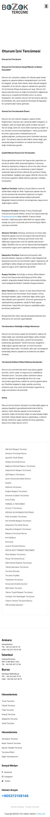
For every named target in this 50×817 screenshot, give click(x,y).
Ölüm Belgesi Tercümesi (15, 554)
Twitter (7, 781)
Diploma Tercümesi (13, 487)
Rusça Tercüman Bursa (14, 559)
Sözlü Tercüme (8, 723)
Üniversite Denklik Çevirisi (16, 584)
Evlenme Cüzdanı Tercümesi (17, 495)
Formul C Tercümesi (13, 508)
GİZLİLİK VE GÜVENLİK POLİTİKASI (19, 512)
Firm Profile (10, 500)
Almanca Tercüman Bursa (15, 453)
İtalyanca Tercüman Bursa (16, 533)
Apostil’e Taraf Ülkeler (14, 458)
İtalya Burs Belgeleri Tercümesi (18, 529)
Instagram (8, 777)
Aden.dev (41, 814)
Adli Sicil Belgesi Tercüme (16, 449)
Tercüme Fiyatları (12, 575)
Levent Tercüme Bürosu (15, 546)
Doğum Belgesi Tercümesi (16, 491)
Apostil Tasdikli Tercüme (12, 748)
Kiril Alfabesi (10, 537)
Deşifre (8, 483)
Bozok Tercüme (32, 807)
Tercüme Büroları (12, 571)
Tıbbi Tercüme (8, 710)
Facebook (7, 772)
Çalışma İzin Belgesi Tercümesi (18, 470)
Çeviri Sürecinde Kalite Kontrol (18, 479)
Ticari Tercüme (8, 701)
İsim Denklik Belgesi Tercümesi (18, 521)
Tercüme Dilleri (8, 752)
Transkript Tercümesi (14, 580)
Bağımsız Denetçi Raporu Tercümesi (20, 466)
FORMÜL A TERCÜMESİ (15, 504)
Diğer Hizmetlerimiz (10, 757)
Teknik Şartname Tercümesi (16, 567)
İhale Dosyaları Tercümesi (16, 516)
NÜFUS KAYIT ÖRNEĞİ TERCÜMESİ (19, 550)
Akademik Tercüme (10, 719)
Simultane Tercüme (10, 739)
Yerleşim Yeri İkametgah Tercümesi (19, 596)
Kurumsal (9, 542)
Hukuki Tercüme (8, 714)
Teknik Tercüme (8, 705)
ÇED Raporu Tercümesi (15, 474)
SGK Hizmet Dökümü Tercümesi (18, 563)
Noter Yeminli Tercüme (11, 743)
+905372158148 (15, 796)
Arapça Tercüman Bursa (15, 462)
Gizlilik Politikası (17, 807)
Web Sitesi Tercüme (13, 588)
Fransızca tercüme (9, 216)
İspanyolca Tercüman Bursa (16, 525)
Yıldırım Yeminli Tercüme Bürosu (18, 601)
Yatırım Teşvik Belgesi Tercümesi (19, 592)
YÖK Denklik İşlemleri (14, 605)
